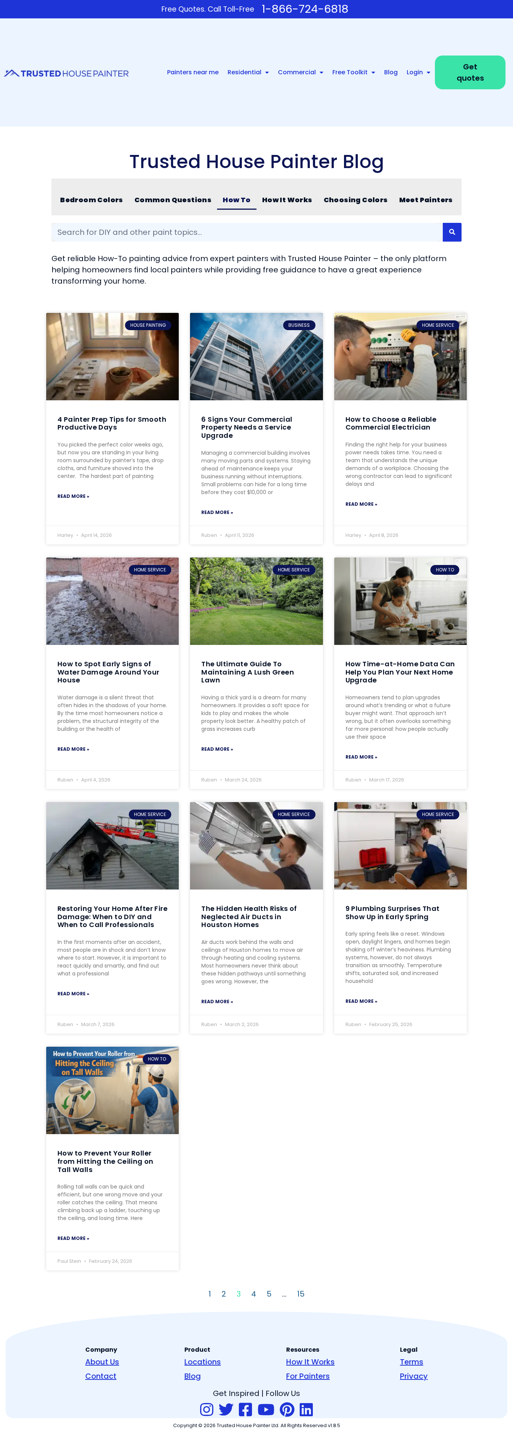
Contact (100, 1376)
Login (415, 72)
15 (301, 1294)
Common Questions (172, 199)
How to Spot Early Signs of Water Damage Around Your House (108, 672)
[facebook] (245, 1410)
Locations (202, 1362)
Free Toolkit (350, 72)
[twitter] (226, 1410)
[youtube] (266, 1410)
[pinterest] (287, 1410)
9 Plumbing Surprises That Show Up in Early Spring (393, 912)
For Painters (308, 1376)
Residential (244, 72)
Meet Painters (426, 199)
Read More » (73, 496)
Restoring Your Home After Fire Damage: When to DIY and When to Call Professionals (112, 916)
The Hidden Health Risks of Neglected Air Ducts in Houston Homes (249, 916)
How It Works (287, 199)
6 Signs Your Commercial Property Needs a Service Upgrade (246, 427)
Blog (391, 72)
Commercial (297, 72)
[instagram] (206, 1410)
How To (236, 199)
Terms (411, 1362)
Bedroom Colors (91, 199)
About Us (102, 1362)
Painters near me (193, 72)
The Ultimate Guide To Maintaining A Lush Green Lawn (247, 672)
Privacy (414, 1376)
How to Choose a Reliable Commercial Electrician (391, 423)
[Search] (452, 232)
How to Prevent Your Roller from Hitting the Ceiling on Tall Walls (105, 1161)
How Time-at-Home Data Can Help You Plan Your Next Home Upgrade (400, 672)
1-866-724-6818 (305, 9)
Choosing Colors (356, 199)
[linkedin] (306, 1410)
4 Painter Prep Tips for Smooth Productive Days (111, 423)
